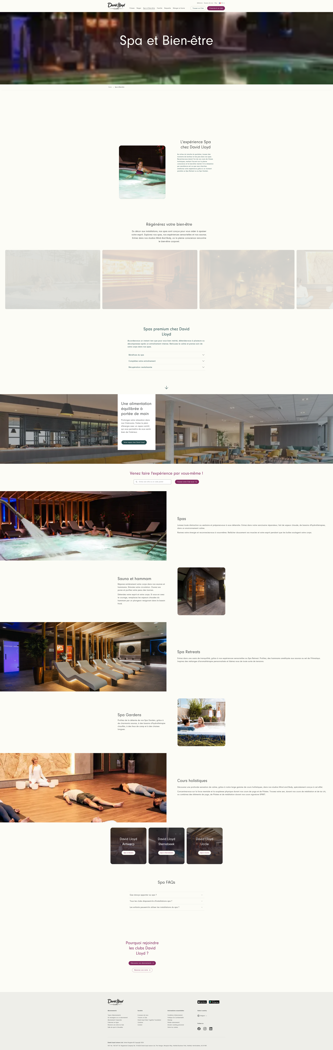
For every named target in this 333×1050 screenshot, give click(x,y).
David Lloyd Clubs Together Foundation (149, 1020)
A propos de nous (143, 1015)
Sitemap (170, 1020)
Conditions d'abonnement (175, 1015)
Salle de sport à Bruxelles (115, 1027)
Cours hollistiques (150, 205)
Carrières (140, 1022)
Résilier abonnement (174, 1022)
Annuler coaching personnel (176, 1025)
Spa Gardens (148, 199)
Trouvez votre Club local (185, 482)
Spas (145, 181)
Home (110, 87)
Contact (140, 1025)
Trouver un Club (198, 8)
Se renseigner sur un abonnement (118, 1017)
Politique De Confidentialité (176, 1017)
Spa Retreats (148, 193)
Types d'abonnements (114, 1015)
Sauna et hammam (151, 187)
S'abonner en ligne (113, 1022)
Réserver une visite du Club (116, 1025)
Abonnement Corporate (115, 1020)
